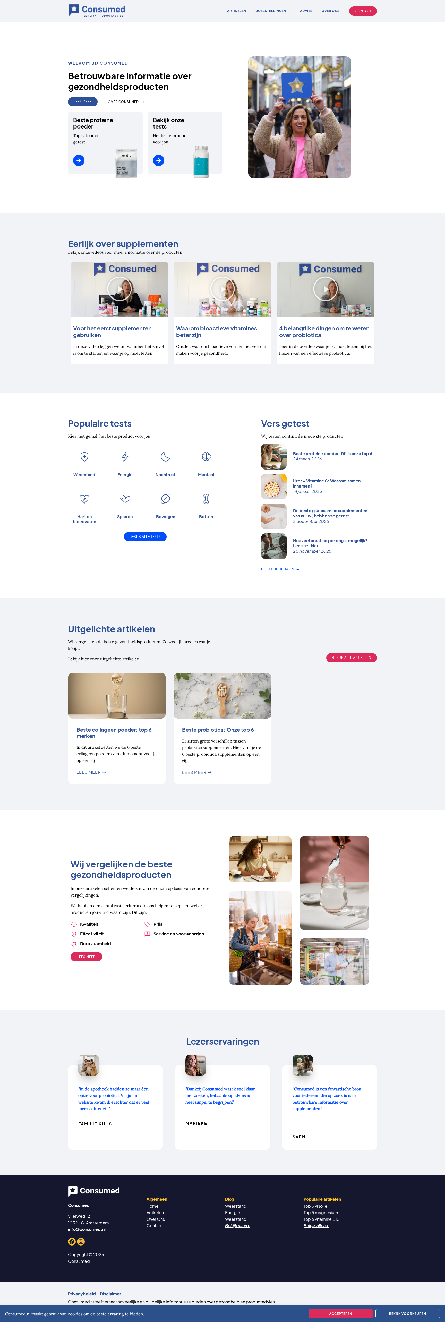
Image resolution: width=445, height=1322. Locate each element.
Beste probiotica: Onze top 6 (218, 729)
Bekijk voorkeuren (407, 1314)
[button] (119, 290)
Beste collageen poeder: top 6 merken (114, 732)
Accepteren (340, 1314)
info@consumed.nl (87, 1229)
